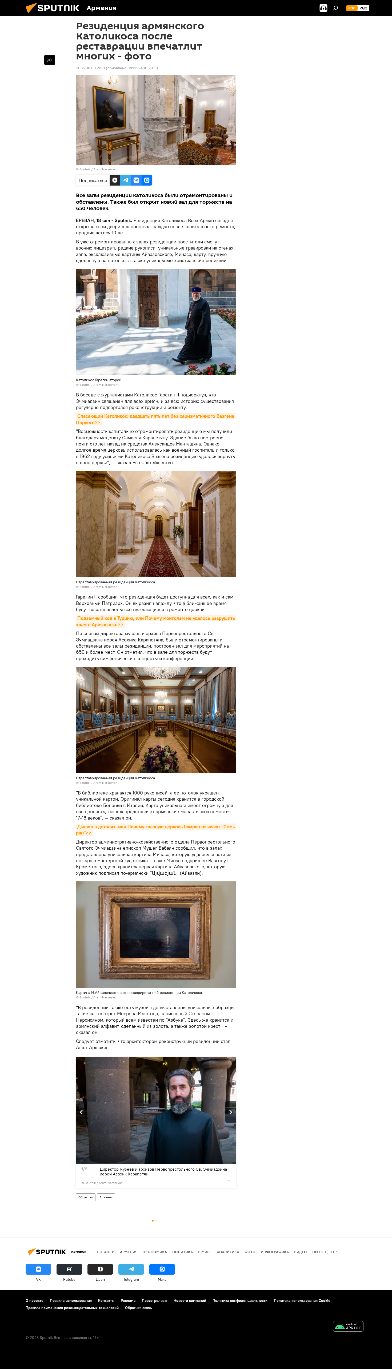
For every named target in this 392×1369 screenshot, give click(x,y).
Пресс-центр (324, 1251)
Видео (300, 1251)
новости (106, 1251)
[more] (228, 1180)
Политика (182, 1251)
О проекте (34, 1300)
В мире (204, 1251)
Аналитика (228, 1251)
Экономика (155, 1251)
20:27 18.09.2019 (90, 68)
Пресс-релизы (154, 1300)
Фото (250, 1251)
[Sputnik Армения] (55, 14)
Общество (85, 1197)
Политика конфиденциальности (240, 1300)
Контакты (106, 1300)
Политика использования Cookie (302, 1300)
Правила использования (71, 1300)
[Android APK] (348, 1327)
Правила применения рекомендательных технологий (72, 1307)
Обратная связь (138, 1307)
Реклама (128, 1300)
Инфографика (275, 1251)
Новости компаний (190, 1300)
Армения (106, 1197)
